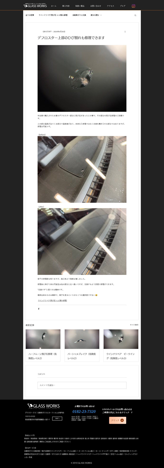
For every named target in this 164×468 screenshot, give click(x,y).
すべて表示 (134, 325)
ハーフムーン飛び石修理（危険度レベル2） (43, 356)
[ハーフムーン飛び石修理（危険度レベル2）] (43, 339)
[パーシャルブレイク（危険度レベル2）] (82, 339)
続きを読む (95, 15)
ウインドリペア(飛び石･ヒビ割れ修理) (53, 15)
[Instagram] (133, 6)
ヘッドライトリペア (84, 454)
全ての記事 (30, 15)
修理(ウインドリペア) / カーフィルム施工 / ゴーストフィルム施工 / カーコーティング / (77, 451)
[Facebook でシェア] (39, 309)
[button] (65, 6)
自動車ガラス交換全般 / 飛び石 (35, 451)
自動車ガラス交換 (79, 15)
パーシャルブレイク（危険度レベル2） (82, 356)
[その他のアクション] (125, 31)
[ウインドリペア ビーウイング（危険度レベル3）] (121, 339)
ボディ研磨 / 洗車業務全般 (119, 451)
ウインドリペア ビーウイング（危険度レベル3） (120, 356)
